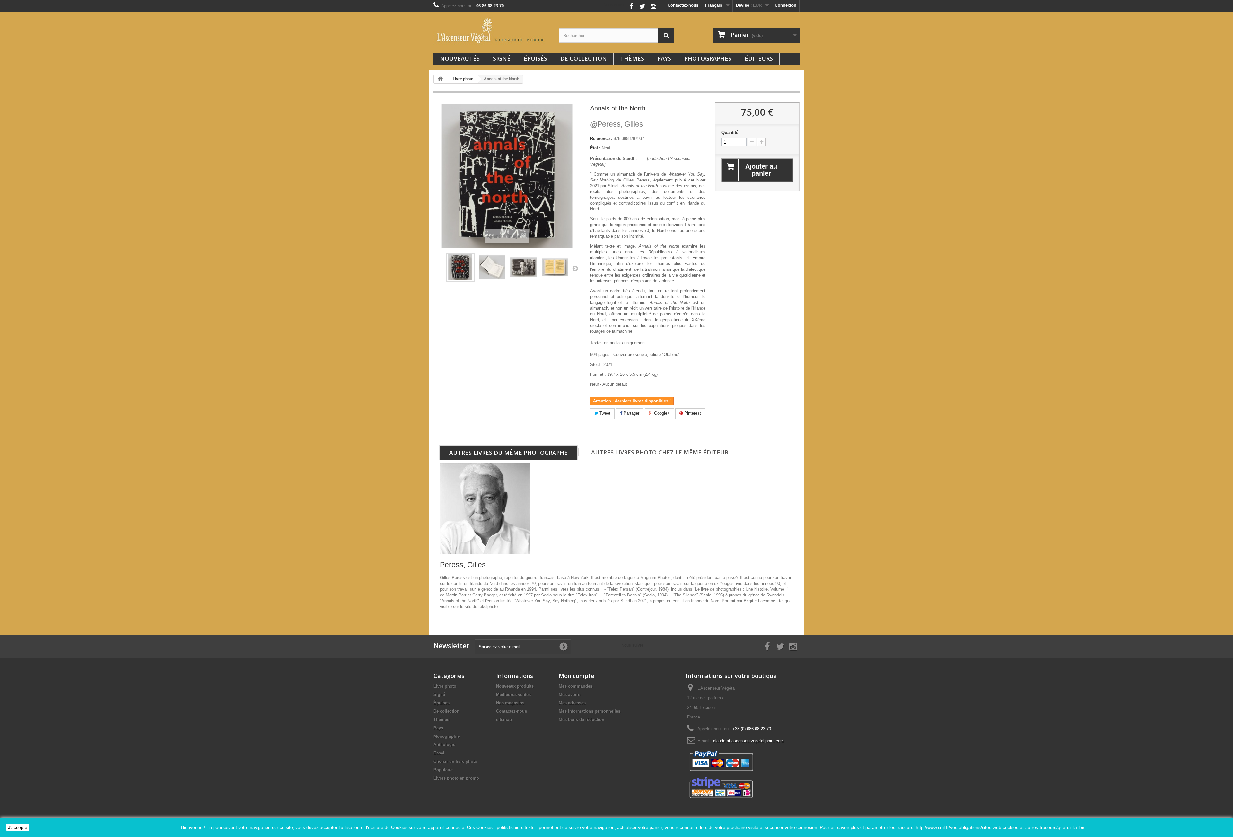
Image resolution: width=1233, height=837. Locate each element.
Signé (502, 58)
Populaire (443, 769)
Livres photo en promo (456, 778)
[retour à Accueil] (440, 79)
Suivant (575, 268)
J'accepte (17, 827)
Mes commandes (575, 686)
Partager (630, 413)
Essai (438, 753)
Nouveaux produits (515, 686)
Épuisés (535, 58)
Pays (664, 58)
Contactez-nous (683, 5)
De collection (583, 58)
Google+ (661, 413)
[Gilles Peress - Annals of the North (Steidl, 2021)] (460, 267)
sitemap (504, 719)
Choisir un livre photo (455, 761)
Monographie (446, 736)
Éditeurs (759, 58)
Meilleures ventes (513, 694)
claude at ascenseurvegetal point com (748, 740)
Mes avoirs (569, 694)
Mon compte (576, 676)
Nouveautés (460, 58)
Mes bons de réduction (581, 719)
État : (595, 147)
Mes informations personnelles (589, 711)
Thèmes (632, 58)
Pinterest (692, 413)
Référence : (601, 138)
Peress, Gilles (616, 124)
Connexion (785, 5)
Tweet (604, 413)
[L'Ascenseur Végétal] (491, 31)
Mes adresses (572, 702)
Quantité (729, 132)
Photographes (707, 58)
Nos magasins (510, 702)
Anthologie (444, 744)
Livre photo (444, 686)
